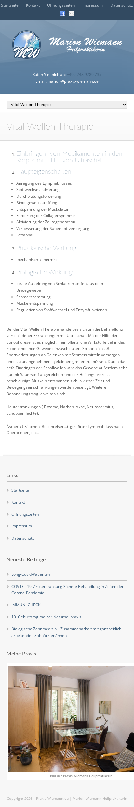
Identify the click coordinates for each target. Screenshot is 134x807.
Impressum (92, 5)
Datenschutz (121, 5)
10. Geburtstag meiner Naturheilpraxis (46, 617)
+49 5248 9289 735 (84, 74)
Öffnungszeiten (61, 5)
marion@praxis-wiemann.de (73, 81)
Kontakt (33, 5)
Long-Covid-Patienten (30, 574)
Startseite (10, 5)
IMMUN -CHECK (25, 604)
